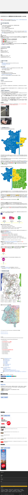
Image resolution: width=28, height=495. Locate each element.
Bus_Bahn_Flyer (7, 365)
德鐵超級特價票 (7, 415)
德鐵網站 (25, 161)
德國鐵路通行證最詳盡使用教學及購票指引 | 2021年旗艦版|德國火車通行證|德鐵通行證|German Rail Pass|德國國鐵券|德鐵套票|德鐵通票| (15, 441)
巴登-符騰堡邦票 (20, 19)
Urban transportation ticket (7, 364)
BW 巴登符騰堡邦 (3, 14)
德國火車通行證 (14, 19)
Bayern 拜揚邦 (13, 491)
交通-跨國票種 (4, 374)
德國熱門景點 (10, 491)
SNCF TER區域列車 (7, 268)
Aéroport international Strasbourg (5, 267)
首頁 (1, 14)
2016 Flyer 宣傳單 (5, 362)
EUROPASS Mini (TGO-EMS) (7, 358)
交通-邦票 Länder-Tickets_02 (16, 489)
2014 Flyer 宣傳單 (5, 363)
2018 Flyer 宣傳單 (5, 361)
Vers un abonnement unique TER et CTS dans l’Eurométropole (12, 370)
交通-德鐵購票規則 (14, 490)
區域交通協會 (2, 491)
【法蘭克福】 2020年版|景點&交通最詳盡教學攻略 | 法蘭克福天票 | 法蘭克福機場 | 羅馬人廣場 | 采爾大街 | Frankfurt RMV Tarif (15, 438)
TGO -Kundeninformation (6, 360)
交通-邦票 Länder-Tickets (11, 489)
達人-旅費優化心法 (6, 491)
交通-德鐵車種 (7, 490)
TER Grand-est (5, 368)
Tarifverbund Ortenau (4, 67)
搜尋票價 (25, 31)
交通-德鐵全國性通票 (3, 490)
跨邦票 (17, 19)
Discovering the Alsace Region (7, 369)
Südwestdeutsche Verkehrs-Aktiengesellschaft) (11, 241)
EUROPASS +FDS (7, 359)
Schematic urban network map (4, 333)
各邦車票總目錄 (7, 374)
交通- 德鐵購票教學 (6, 489)
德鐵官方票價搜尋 (4, 397)
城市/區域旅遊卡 (22, 490)
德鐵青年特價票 (7, 447)
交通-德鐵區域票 (10, 490)
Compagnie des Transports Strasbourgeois (7, 74)
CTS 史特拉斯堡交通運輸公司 (7, 367)
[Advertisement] (14, 6)
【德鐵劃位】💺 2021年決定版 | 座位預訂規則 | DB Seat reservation (10, 428)
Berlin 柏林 (16, 491)
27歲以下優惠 (2, 489)
